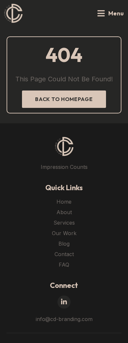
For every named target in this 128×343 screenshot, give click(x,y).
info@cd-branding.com (64, 319)
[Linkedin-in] (64, 302)
